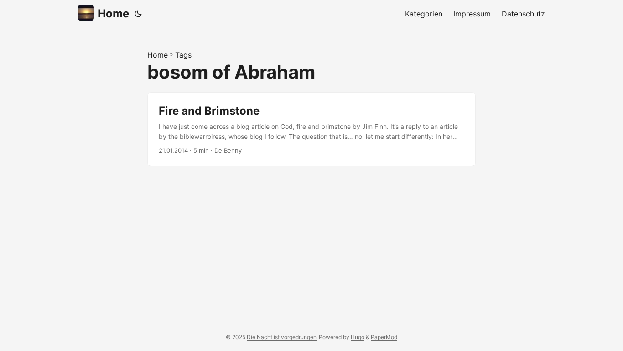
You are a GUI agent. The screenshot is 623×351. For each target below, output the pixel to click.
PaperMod (384, 337)
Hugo (357, 337)
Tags (183, 54)
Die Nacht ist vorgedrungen (282, 337)
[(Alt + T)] (138, 13)
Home (113, 13)
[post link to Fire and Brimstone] (311, 129)
